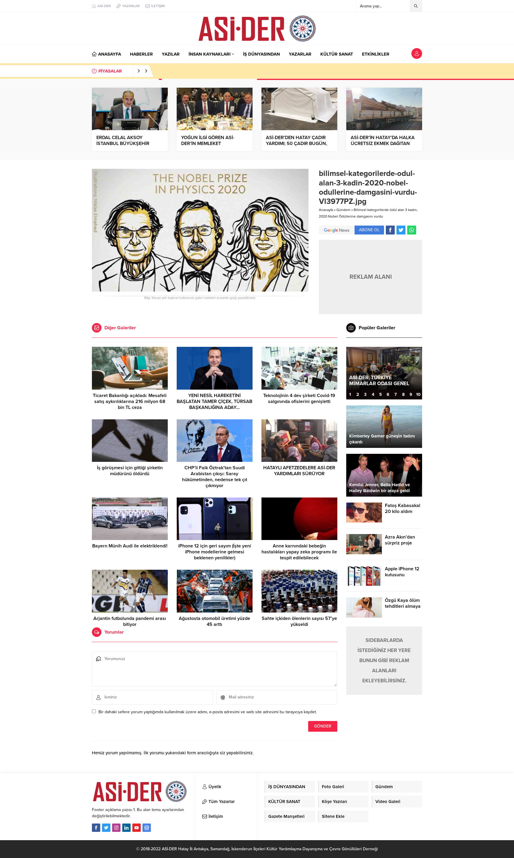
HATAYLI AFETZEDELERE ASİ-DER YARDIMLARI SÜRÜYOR (299, 471)
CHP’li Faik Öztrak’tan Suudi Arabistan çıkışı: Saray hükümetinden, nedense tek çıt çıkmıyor (214, 477)
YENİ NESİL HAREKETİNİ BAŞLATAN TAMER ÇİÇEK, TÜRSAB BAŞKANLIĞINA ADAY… (214, 401)
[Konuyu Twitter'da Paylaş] (401, 230)
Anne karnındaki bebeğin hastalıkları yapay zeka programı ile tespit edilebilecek (299, 552)
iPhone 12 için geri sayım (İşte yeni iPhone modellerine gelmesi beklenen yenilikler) (214, 552)
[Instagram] (116, 828)
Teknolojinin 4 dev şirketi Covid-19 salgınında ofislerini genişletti (299, 398)
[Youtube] (136, 828)
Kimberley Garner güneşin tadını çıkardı (382, 439)
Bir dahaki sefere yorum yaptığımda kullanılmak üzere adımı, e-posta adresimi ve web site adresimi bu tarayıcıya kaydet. (207, 711)
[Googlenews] (146, 828)
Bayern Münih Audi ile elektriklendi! (129, 546)
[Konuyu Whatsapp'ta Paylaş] (411, 230)
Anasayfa (326, 210)
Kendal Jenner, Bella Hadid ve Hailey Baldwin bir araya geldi (379, 487)
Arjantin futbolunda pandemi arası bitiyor (129, 621)
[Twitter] (106, 828)
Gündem (343, 210)
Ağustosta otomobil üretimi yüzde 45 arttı (214, 621)
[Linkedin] (126, 828)
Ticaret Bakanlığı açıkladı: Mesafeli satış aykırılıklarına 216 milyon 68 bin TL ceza (130, 401)
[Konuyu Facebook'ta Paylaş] (390, 230)
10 (418, 394)
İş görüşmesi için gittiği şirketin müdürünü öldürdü (130, 471)
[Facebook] (96, 828)
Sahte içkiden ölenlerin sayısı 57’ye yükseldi (299, 621)
